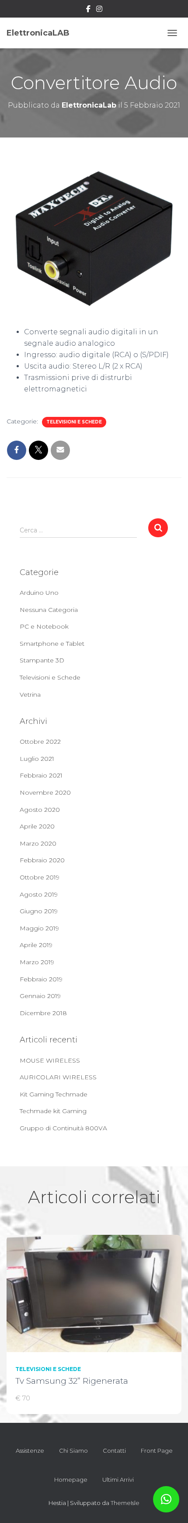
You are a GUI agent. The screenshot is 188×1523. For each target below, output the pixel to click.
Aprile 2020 (37, 826)
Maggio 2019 (39, 928)
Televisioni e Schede (74, 422)
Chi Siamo (73, 1450)
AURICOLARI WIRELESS (58, 1077)
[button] (166, 1499)
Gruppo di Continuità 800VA (63, 1128)
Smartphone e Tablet (52, 644)
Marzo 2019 (37, 962)
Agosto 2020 (40, 810)
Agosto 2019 (39, 894)
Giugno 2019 (39, 911)
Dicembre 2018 (43, 1013)
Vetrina (30, 694)
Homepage (70, 1479)
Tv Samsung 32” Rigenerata (71, 1381)
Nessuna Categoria (49, 610)
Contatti (114, 1450)
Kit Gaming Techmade (53, 1094)
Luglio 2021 (37, 759)
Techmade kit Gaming (53, 1111)
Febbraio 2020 (42, 860)
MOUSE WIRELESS (50, 1060)
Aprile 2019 (36, 945)
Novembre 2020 (45, 792)
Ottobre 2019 (39, 877)
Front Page (157, 1450)
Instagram (99, 10)
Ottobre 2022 (40, 741)
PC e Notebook (44, 626)
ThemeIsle (125, 1502)
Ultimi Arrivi (118, 1479)
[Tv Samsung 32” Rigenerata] (94, 1293)
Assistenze (30, 1450)
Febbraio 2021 (41, 775)
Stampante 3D (42, 660)
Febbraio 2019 (41, 979)
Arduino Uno (39, 593)
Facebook (88, 10)
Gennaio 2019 (40, 996)
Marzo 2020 (38, 843)
